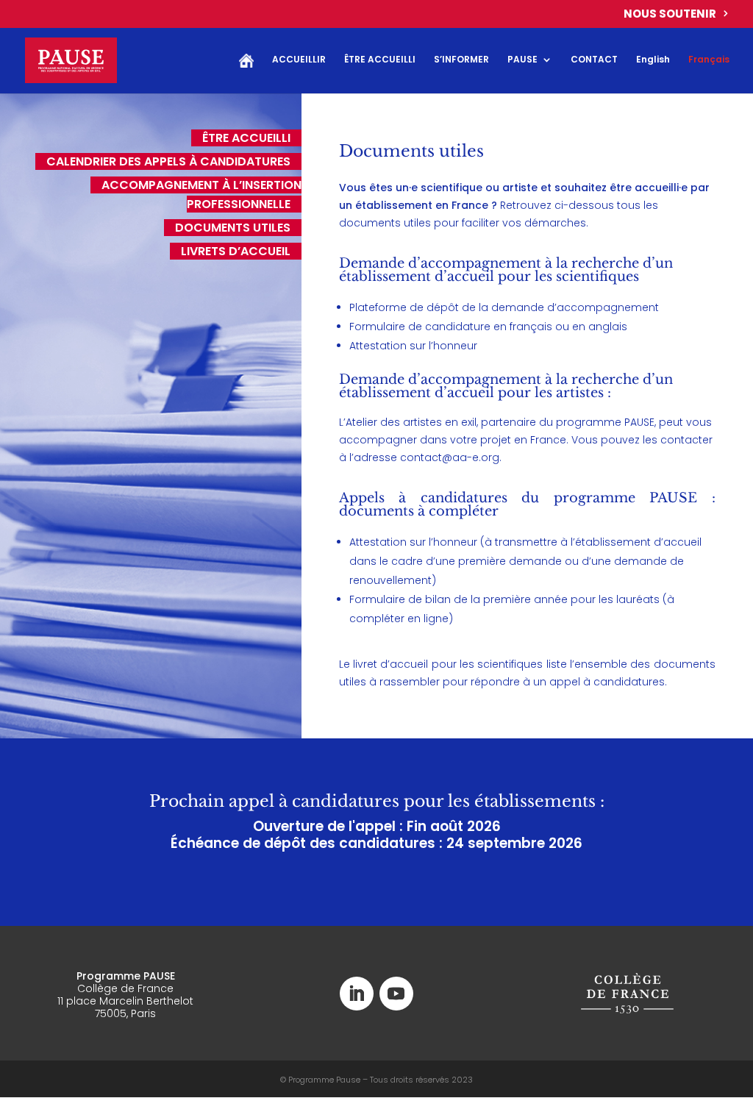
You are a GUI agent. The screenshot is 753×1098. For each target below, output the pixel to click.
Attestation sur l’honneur (413, 345)
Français (708, 59)
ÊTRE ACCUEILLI (379, 59)
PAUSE (522, 59)
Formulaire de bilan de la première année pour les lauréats (504, 599)
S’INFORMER (461, 59)
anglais (606, 326)
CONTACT (594, 59)
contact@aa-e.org (449, 457)
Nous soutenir (670, 14)
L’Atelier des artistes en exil (408, 422)
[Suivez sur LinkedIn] (357, 993)
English (653, 59)
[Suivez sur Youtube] (396, 993)
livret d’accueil (390, 664)
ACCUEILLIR (299, 59)
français (531, 326)
